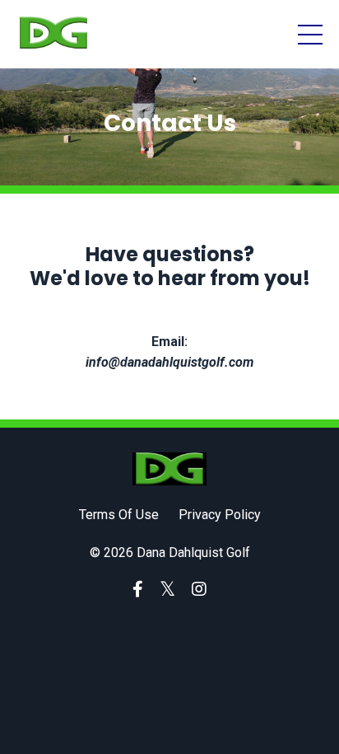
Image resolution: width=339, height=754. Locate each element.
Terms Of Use (119, 514)
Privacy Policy (220, 514)
